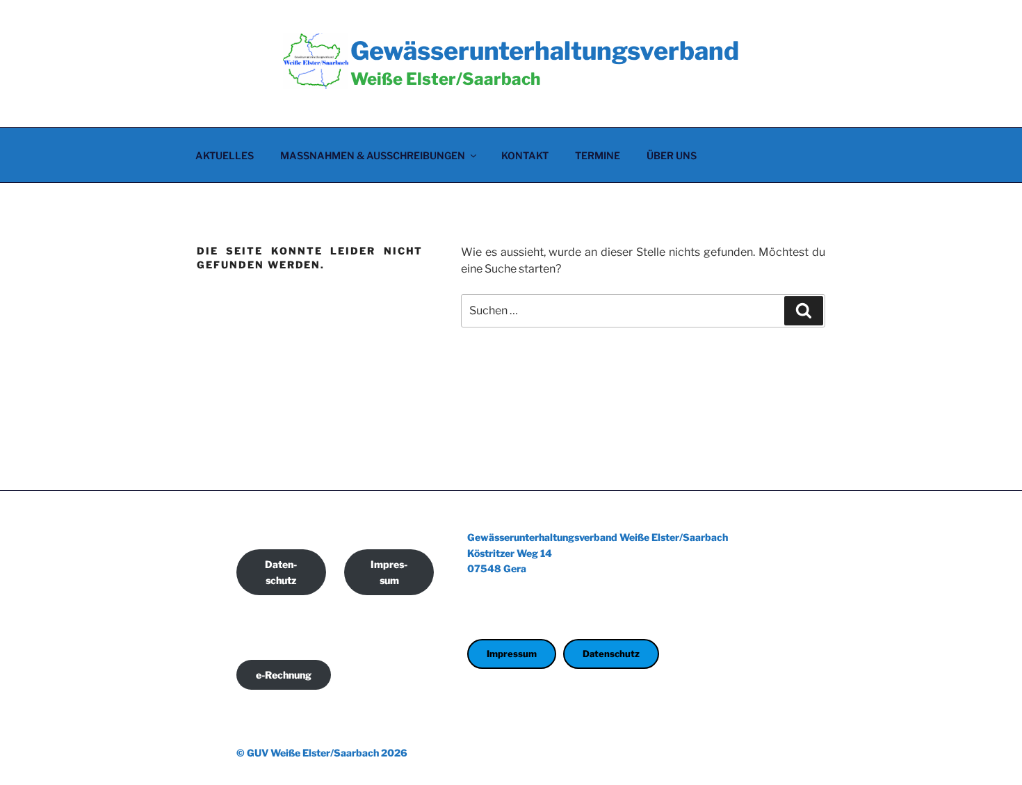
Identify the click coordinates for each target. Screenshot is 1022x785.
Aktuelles (224, 155)
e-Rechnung (283, 675)
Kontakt (525, 155)
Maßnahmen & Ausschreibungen (372, 155)
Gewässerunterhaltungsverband (544, 50)
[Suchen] (803, 310)
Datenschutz (281, 572)
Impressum (389, 572)
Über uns (672, 155)
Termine (597, 155)
